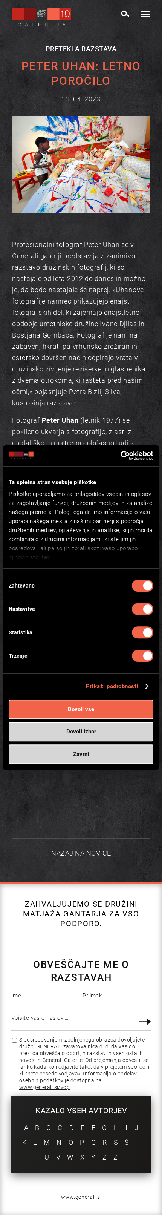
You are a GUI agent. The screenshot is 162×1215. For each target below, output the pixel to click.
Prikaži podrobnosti (112, 686)
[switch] (142, 609)
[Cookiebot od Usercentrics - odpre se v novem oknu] (120, 455)
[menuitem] (125, 12)
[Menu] (141, 14)
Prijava (146, 1022)
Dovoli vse (81, 709)
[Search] (125, 13)
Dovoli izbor (81, 731)
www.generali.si (81, 1197)
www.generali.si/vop (44, 1087)
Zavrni (81, 754)
